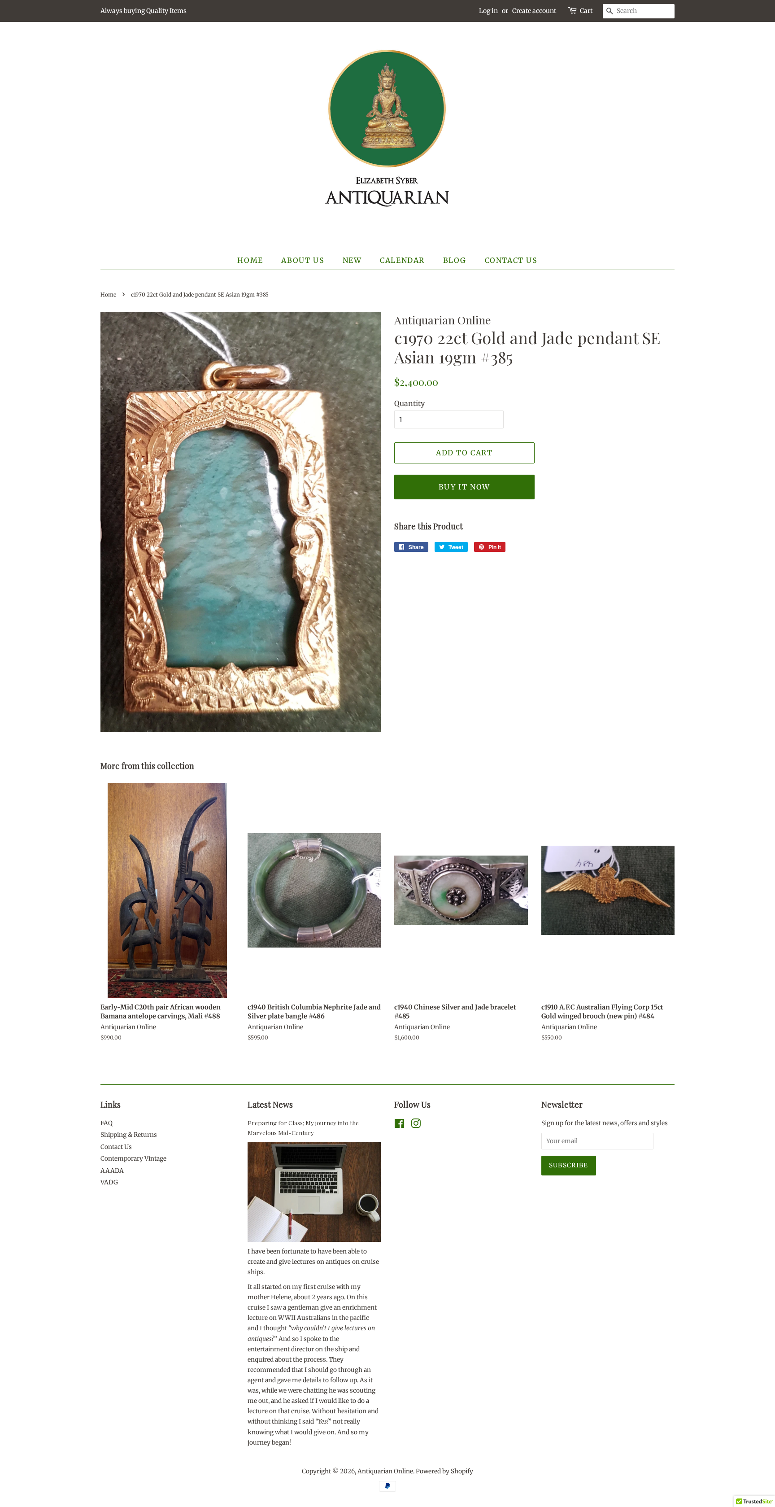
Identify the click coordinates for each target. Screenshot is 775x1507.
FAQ (106, 1123)
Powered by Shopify (444, 1471)
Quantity (409, 403)
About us (302, 260)
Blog (454, 260)
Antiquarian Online (385, 1471)
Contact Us (511, 260)
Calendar (402, 260)
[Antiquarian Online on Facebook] (399, 1125)
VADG (109, 1182)
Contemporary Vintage (133, 1158)
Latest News (270, 1104)
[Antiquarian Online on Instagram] (416, 1125)
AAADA (112, 1171)
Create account (534, 11)
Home (250, 260)
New (352, 260)
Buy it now (464, 486)
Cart (586, 11)
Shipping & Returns (128, 1135)
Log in (488, 11)
